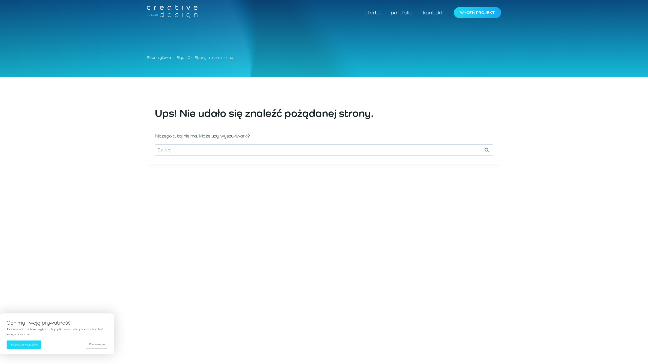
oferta (372, 12)
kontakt (433, 12)
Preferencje (97, 344)
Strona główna (159, 57)
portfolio (402, 12)
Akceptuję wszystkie (24, 344)
